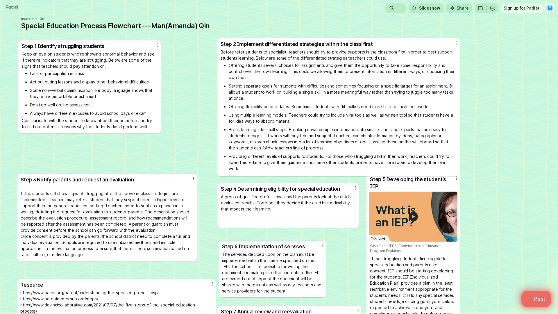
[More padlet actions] (492, 8)
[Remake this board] (480, 8)
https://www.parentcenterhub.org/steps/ (59, 298)
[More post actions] (323, 245)
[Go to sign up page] (550, 8)
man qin (27, 19)
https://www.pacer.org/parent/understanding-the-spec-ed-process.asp (89, 292)
